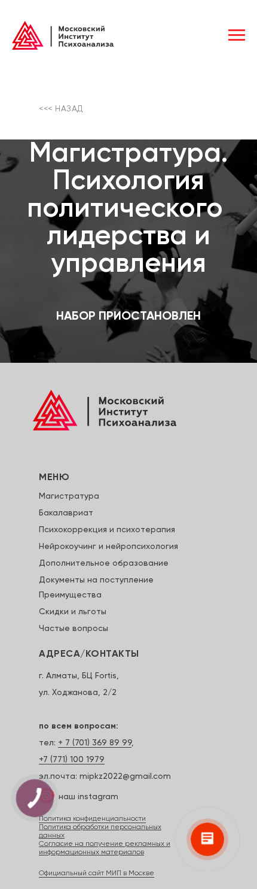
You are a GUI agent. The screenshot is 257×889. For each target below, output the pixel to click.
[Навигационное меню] (236, 35)
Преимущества (70, 595)
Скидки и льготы (72, 612)
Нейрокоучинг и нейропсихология (108, 546)
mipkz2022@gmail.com (125, 776)
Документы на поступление (96, 580)
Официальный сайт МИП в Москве (96, 873)
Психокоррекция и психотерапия (107, 530)
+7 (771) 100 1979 (72, 760)
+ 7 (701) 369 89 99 (94, 743)
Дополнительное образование (104, 563)
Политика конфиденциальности (92, 819)
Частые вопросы (73, 628)
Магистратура (69, 496)
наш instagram (88, 797)
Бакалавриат (66, 513)
